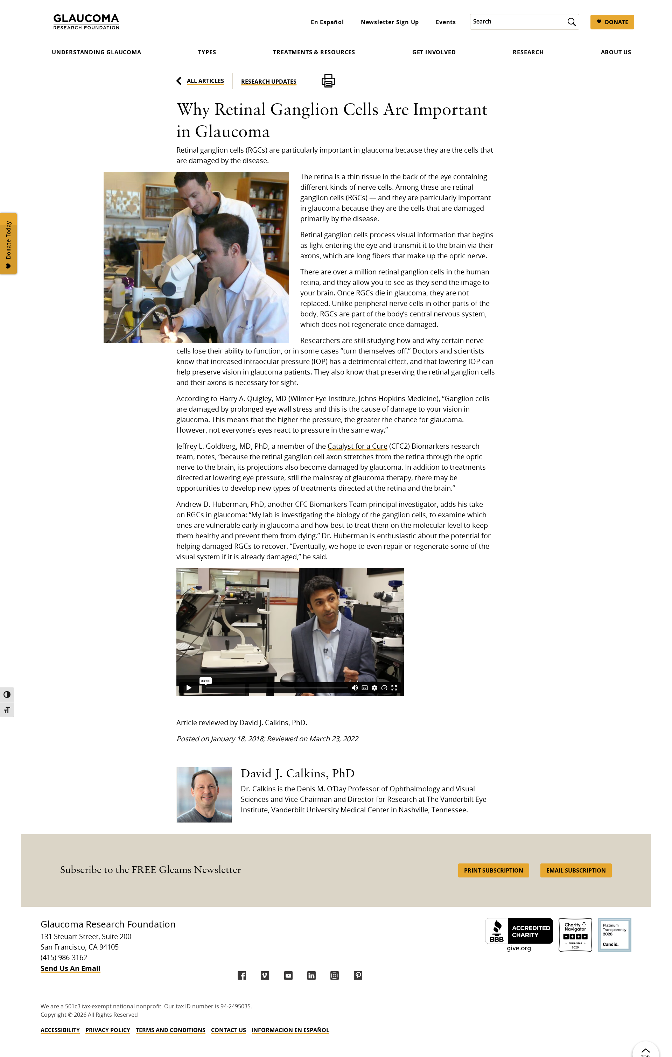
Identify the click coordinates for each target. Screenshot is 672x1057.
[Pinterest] (358, 975)
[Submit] (572, 21)
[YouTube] (288, 975)
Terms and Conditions (170, 1030)
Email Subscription (576, 870)
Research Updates (268, 81)
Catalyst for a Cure (357, 446)
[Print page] (328, 81)
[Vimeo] (265, 975)
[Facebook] (242, 975)
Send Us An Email (70, 968)
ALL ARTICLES (205, 81)
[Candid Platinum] (614, 935)
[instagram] (334, 975)
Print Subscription (493, 870)
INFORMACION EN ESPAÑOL (290, 1030)
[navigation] (336, 1030)
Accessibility (60, 1030)
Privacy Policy (107, 1030)
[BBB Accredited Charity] (519, 935)
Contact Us (228, 1030)
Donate (616, 22)
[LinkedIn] (311, 975)
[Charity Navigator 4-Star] (575, 935)
